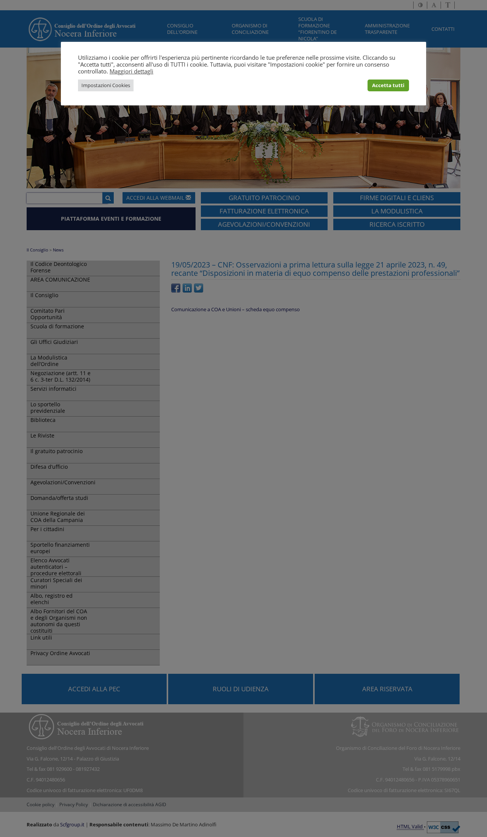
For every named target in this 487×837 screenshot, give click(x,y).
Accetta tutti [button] (388, 85)
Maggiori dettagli (131, 71)
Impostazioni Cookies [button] (105, 85)
